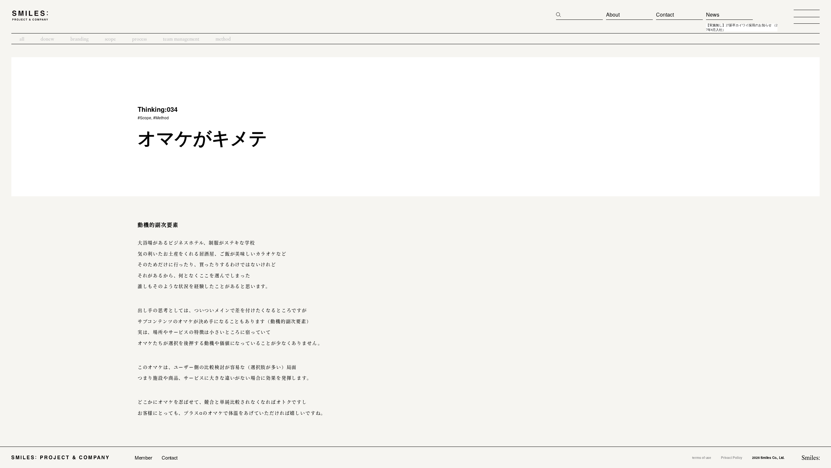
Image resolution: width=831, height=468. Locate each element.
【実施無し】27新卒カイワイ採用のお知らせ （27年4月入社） (741, 28)
